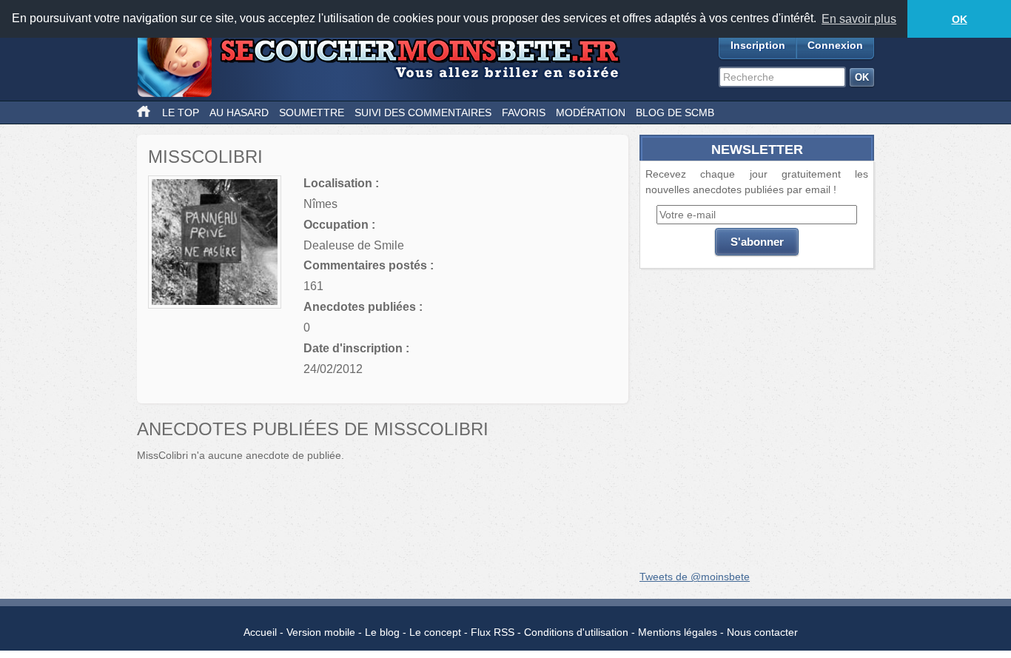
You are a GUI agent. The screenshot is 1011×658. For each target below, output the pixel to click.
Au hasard (239, 112)
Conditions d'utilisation (576, 632)
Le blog (382, 632)
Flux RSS (492, 632)
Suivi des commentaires (423, 112)
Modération (590, 112)
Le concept (435, 632)
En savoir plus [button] (859, 19)
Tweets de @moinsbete (694, 577)
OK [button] (959, 19)
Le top (180, 112)
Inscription (757, 45)
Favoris (523, 112)
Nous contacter (762, 632)
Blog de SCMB (675, 112)
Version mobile (320, 632)
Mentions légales (677, 632)
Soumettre (311, 112)
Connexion (835, 45)
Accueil (260, 632)
